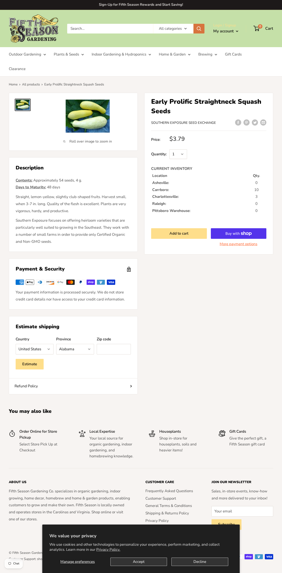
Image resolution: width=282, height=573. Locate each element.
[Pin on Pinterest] (246, 122)
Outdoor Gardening (25, 54)
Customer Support (160, 498)
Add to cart (178, 233)
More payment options (238, 244)
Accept (139, 561)
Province (63, 339)
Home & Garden (172, 54)
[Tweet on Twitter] (255, 122)
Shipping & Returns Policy (167, 513)
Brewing (205, 54)
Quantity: (159, 154)
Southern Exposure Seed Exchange (183, 123)
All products (31, 84)
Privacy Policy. (108, 549)
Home (13, 84)
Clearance (17, 68)
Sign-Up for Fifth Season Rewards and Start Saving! (141, 4)
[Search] (198, 28)
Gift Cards (233, 54)
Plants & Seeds (66, 54)
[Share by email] (263, 122)
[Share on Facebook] (238, 122)
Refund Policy (26, 386)
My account (224, 31)
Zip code (104, 339)
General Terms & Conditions (168, 505)
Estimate (29, 364)
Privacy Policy (157, 520)
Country (22, 339)
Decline (199, 561)
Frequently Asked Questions (169, 490)
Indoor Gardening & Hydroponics (119, 54)
